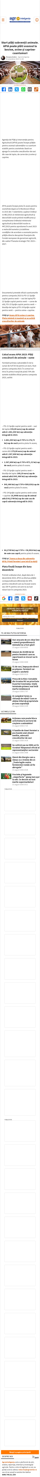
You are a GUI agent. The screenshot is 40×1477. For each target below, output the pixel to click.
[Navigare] (3, 20)
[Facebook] (4, 89)
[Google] (4, 598)
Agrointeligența (8, 1462)
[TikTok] (36, 598)
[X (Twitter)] (17, 89)
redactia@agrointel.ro (27, 1470)
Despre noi (7, 1456)
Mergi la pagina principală (20, 1452)
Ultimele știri (8, 711)
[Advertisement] (20, 8)
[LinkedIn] (10, 89)
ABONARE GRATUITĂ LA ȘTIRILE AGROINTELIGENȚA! (20, 609)
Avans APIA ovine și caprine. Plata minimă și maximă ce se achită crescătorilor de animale (18, 318)
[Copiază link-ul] (36, 89)
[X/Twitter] (23, 598)
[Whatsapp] (23, 89)
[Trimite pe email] (30, 89)
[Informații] (37, 20)
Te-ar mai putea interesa (13, 633)
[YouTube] (30, 598)
